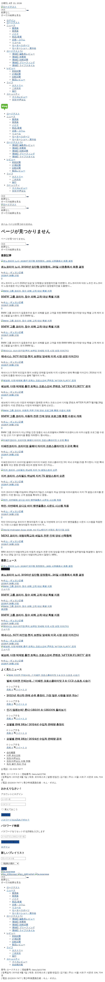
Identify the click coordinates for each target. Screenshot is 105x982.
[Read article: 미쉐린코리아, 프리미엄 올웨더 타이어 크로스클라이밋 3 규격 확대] (52, 440)
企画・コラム (18, 39)
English (31, 874)
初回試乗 (16, 71)
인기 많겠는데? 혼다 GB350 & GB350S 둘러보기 (36, 709)
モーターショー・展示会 (24, 48)
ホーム (4, 224)
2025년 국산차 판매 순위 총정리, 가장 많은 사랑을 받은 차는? (42, 695)
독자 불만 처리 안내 (16, 764)
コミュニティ (13, 94)
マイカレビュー (19, 97)
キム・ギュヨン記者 (13, 272)
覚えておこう (11, 809)
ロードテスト (13, 22)
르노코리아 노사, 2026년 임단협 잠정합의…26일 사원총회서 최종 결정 (42, 266)
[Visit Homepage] (8, 6)
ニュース (11, 25)
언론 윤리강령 (13, 755)
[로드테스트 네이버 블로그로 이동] (52, 106)
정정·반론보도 (19, 99)
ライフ (10, 82)
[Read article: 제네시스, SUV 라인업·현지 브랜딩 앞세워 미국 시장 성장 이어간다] (52, 350)
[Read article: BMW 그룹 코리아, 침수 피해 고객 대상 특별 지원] (52, 291)
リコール (16, 42)
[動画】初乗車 (19, 57)
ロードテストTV (15, 51)
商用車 (15, 31)
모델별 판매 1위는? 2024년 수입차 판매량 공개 (34, 738)
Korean (14, 874)
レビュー (11, 68)
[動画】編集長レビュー (23, 54)
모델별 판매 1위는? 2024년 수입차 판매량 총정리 (35, 724)
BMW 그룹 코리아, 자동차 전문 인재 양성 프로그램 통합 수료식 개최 (41, 416)
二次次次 (16, 88)
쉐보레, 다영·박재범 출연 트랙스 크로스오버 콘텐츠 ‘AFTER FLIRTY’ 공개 (46, 386)
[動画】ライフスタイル (23, 65)
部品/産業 (17, 37)
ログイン (11, 20)
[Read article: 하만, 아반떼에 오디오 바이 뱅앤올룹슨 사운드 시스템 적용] (52, 500)
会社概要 (11, 752)
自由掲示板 (17, 964)
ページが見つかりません (20, 224)
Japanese (10, 871)
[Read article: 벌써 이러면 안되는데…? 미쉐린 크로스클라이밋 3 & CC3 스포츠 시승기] (55, 675)
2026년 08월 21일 (10, 275)
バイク (15, 34)
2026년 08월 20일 (10, 544)
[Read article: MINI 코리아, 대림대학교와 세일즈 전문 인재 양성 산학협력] (52, 529)
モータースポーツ (21, 45)
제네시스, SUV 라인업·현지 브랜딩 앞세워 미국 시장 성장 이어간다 (40, 356)
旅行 (14, 91)
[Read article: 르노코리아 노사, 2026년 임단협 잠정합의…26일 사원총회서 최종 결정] (52, 261)
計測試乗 (16, 74)
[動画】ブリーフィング (23, 62)
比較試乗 (16, 77)
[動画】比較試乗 (20, 59)
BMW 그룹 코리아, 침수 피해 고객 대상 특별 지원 (30, 296)
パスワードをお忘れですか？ (15, 820)
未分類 (4, 609)
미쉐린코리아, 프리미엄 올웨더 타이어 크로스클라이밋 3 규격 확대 (39, 446)
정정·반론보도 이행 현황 (18, 761)
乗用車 (15, 28)
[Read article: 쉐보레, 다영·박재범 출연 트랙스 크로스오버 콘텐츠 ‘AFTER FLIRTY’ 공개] (52, 380)
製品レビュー (18, 79)
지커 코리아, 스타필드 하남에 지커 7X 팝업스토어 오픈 (33, 475)
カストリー (17, 85)
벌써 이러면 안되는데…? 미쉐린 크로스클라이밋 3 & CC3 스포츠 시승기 (49, 680)
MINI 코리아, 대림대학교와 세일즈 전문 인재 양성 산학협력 (36, 535)
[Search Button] (27, 10)
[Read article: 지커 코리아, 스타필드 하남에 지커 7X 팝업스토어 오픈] (52, 470)
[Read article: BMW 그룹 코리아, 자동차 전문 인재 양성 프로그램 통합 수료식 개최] (52, 410)
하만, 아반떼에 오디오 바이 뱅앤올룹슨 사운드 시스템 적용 (35, 505)
